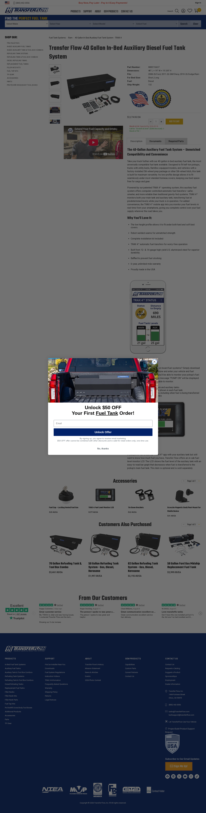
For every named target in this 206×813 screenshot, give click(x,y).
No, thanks (103, 448)
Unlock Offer (103, 432)
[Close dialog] (154, 361)
